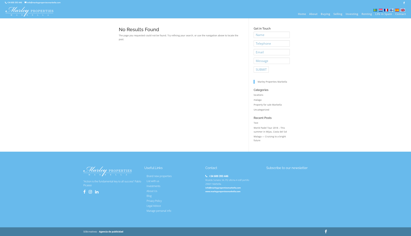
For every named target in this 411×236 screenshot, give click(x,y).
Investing (352, 14)
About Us (152, 191)
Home (302, 14)
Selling (337, 14)
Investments (153, 186)
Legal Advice (154, 206)
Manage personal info (159, 211)
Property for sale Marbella (268, 104)
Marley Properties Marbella (272, 81)
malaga (258, 99)
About (313, 14)
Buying (325, 14)
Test (256, 122)
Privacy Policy (154, 201)
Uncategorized (261, 109)
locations (258, 94)
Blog (149, 196)
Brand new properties (159, 176)
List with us (153, 181)
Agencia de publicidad (111, 231)
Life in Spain (383, 14)
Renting (367, 14)
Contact (400, 14)
